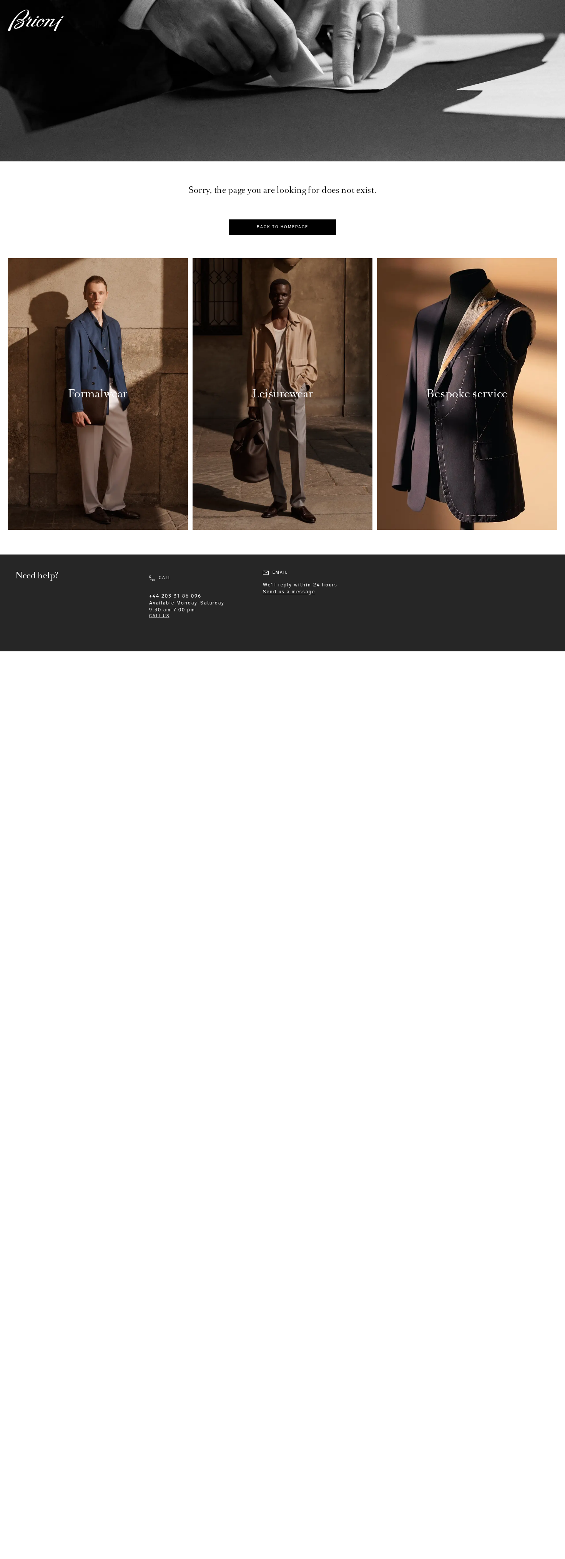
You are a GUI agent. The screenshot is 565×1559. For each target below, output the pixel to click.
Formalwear (97, 393)
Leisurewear (282, 393)
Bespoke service (467, 393)
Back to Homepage (282, 227)
